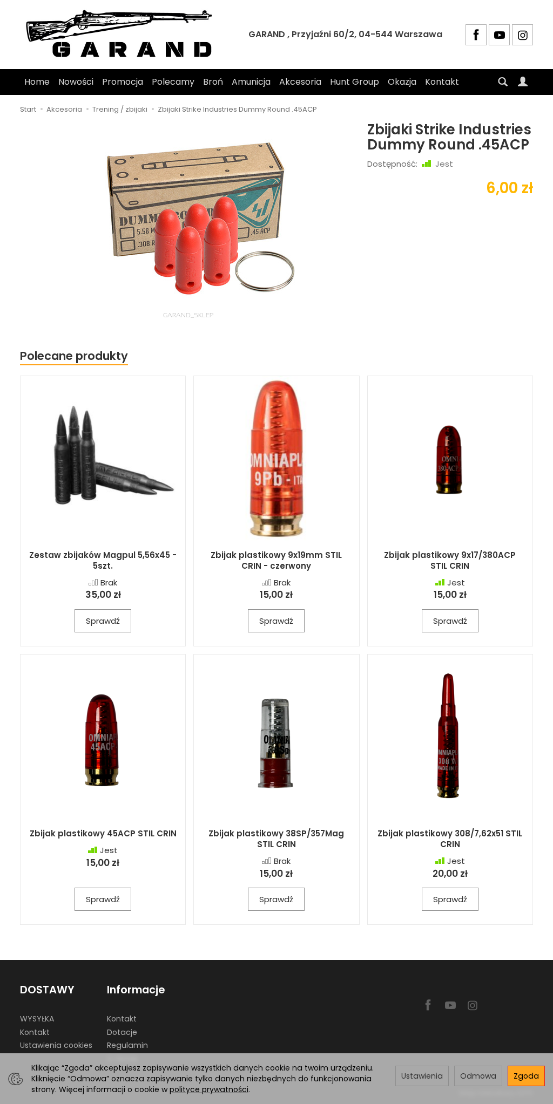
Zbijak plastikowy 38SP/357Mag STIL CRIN (276, 839)
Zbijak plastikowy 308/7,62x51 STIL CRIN (449, 839)
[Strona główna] (122, 34)
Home (37, 82)
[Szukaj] (503, 82)
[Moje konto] (522, 82)
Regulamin (127, 1045)
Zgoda (526, 1076)
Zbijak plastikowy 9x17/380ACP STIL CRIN (450, 560)
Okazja (402, 82)
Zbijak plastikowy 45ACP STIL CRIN (103, 833)
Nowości (75, 82)
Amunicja (251, 82)
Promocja (122, 82)
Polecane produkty (74, 356)
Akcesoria (300, 82)
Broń (213, 82)
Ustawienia (422, 1076)
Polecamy (173, 82)
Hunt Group (354, 82)
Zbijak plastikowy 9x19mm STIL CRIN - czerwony (276, 560)
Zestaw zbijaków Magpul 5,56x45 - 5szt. (103, 560)
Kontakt (442, 82)
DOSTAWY (47, 990)
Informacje (136, 990)
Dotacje (122, 1032)
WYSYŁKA (37, 1018)
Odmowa (478, 1076)
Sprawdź (103, 620)
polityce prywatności (209, 1089)
